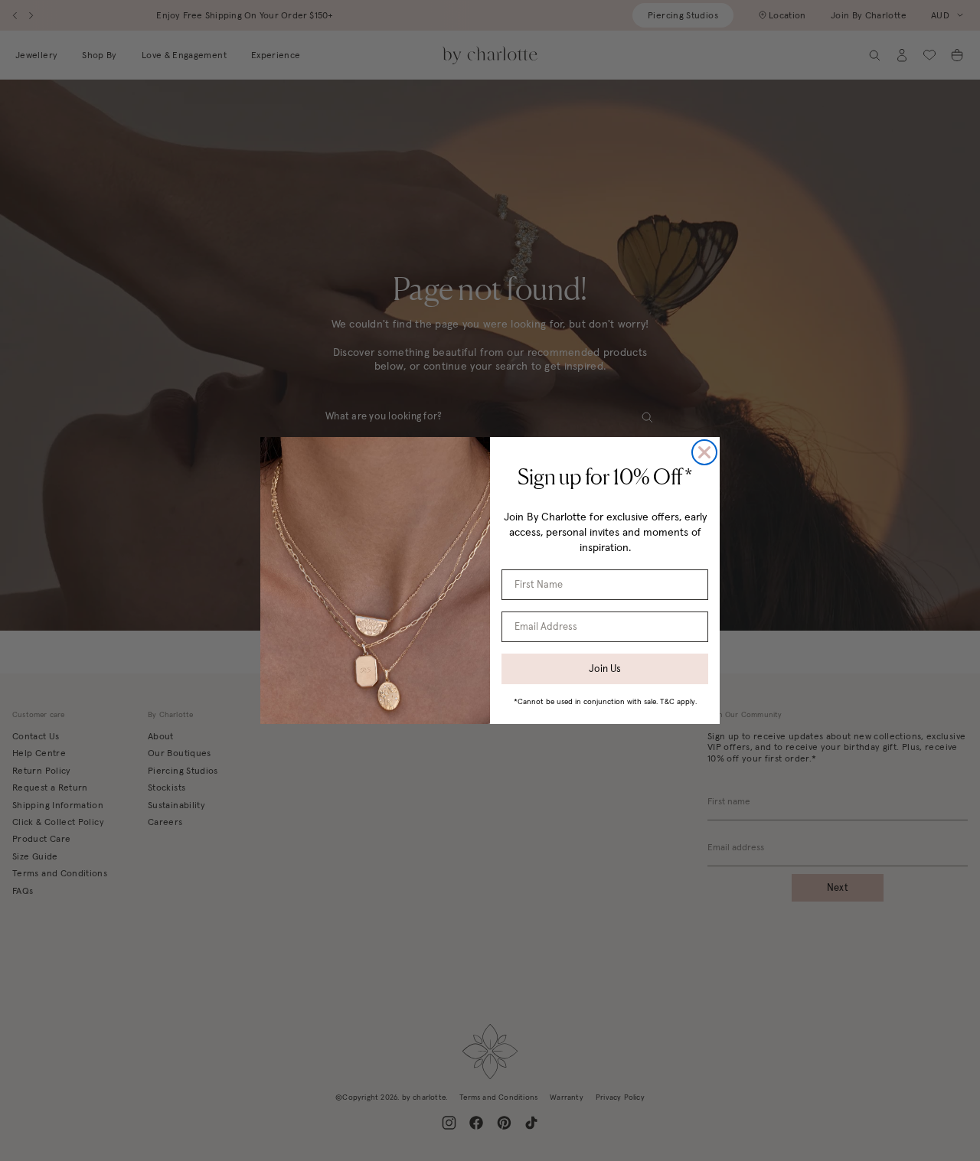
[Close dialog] (704, 452)
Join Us (605, 668)
